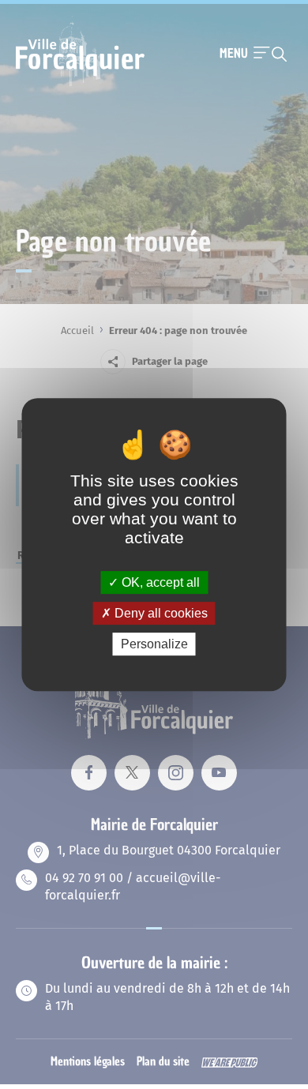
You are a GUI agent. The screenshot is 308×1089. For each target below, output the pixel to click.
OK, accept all (159, 582)
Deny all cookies (159, 613)
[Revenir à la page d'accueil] (80, 84)
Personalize (154, 644)
